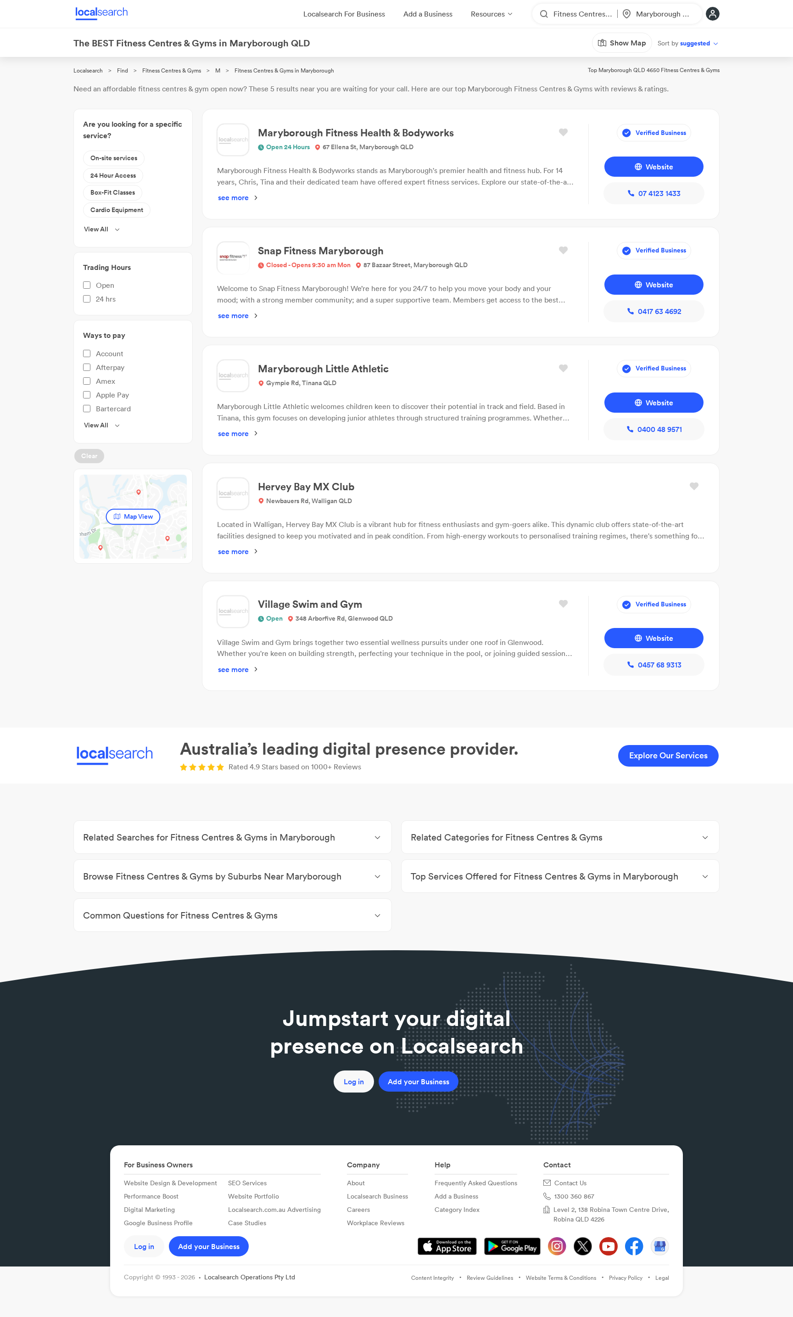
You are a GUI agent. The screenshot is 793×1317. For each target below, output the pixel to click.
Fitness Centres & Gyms (171, 70)
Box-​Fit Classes (112, 192)
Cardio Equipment (116, 210)
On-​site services (113, 158)
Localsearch (88, 70)
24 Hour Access (113, 175)
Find (122, 70)
